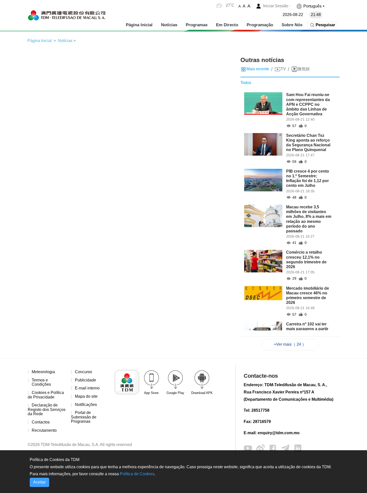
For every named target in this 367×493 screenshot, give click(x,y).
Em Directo (227, 25)
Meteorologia (43, 372)
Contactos (41, 422)
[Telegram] (285, 448)
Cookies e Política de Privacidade (46, 394)
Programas (196, 25)
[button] (310, 6)
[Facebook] (273, 448)
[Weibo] (260, 448)
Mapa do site (86, 396)
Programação (260, 25)
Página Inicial (139, 25)
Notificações (86, 404)
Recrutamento (44, 430)
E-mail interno (87, 388)
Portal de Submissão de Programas (83, 416)
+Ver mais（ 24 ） (290, 344)
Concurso (83, 372)
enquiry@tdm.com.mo (279, 433)
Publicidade (85, 380)
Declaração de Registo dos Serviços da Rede (46, 409)
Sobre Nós (292, 25)
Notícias (169, 25)
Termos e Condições (41, 382)
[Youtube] (248, 448)
